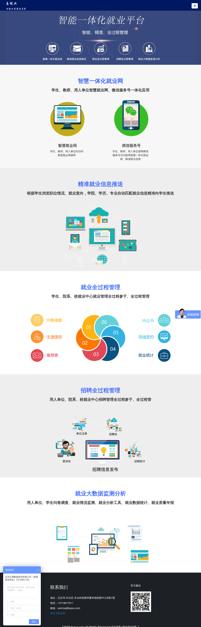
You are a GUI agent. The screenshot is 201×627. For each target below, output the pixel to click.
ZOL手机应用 (57, 613)
